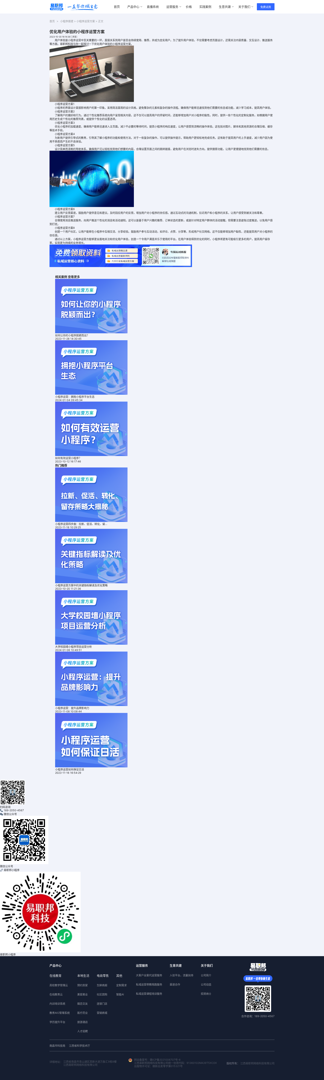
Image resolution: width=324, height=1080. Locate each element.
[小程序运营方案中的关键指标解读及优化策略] (91, 555)
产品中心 (133, 7)
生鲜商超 (102, 985)
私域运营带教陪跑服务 (149, 984)
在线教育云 (56, 994)
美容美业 (82, 994)
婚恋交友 (82, 1003)
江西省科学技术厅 (79, 1045)
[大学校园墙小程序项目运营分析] (91, 617)
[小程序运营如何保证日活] (91, 739)
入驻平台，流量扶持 (181, 975)
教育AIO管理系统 (60, 1012)
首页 (117, 7)
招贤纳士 (206, 993)
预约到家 (82, 985)
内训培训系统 (57, 1003)
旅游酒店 (82, 1022)
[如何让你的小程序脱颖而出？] (91, 305)
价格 (189, 7)
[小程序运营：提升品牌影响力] (91, 678)
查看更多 (74, 277)
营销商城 (102, 1012)
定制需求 (121, 985)
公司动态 (206, 984)
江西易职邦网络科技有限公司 (257, 1063)
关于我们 (244, 7)
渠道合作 (175, 984)
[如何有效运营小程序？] (91, 428)
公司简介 (206, 975)
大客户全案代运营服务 (149, 975)
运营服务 (172, 7)
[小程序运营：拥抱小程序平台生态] (91, 367)
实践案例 (205, 7)
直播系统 (153, 7)
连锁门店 (102, 1003)
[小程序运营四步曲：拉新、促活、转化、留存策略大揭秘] (91, 494)
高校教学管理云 (59, 985)
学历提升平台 (57, 1022)
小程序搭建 (66, 21)
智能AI (120, 994)
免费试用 (265, 6)
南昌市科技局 (57, 1045)
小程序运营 (74, 40)
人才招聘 (82, 1031)
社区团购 (102, 994)
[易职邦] (74, 7)
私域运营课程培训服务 (149, 993)
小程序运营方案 (85, 21)
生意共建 (225, 7)
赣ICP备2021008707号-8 (165, 1059)
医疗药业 (82, 1012)
